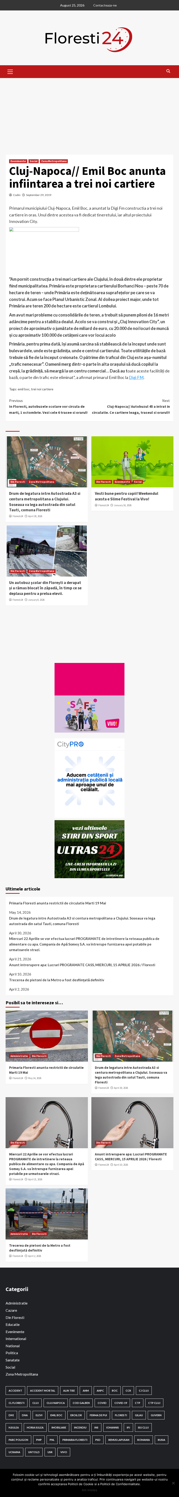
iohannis (112, 1427)
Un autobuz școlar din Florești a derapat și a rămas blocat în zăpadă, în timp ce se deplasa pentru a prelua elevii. (45, 588)
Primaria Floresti (74, 1439)
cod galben (81, 1402)
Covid (102, 1402)
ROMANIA (143, 1439)
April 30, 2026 (35, 516)
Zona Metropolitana (53, 161)
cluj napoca (56, 1402)
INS (96, 1427)
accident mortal (42, 1390)
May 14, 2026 (34, 1078)
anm (86, 1390)
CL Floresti (16, 1402)
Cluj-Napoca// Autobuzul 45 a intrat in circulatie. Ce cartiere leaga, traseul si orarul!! (131, 406)
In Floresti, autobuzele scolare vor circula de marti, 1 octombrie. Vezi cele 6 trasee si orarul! (48, 406)
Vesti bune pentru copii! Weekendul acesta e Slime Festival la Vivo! (126, 496)
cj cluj (144, 1390)
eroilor (76, 1415)
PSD (97, 1439)
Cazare (11, 1310)
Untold (34, 1452)
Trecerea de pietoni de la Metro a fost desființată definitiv (56, 980)
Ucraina (14, 1452)
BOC (115, 1390)
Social (33, 161)
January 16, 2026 (122, 505)
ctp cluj (154, 1402)
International (16, 1338)
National (13, 1346)
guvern (156, 1415)
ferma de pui (98, 1415)
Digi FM (136, 377)
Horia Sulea (35, 1427)
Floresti (121, 1415)
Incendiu (80, 1427)
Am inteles (89, 1490)
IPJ (128, 1427)
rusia (161, 1439)
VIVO (63, 1452)
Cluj (35, 1402)
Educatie (13, 1324)
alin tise (69, 1390)
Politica (12, 1352)
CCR (128, 1390)
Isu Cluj (143, 1427)
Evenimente (18, 161)
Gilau (139, 1415)
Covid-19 (120, 1402)
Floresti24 (18, 516)
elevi (39, 1415)
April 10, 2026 (121, 1164)
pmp (39, 1439)
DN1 (11, 1415)
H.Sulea (14, 1427)
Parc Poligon (18, 1439)
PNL (52, 1439)
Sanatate (13, 1360)
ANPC (100, 1390)
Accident (15, 1390)
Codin (17, 195)
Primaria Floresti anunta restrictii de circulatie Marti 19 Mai (57, 903)
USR (50, 1452)
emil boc (24, 389)
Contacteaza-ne (105, 5)
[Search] (168, 71)
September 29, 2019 (38, 195)
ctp (137, 1402)
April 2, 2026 (34, 1256)
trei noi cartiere (42, 389)
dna (25, 1415)
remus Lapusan (118, 1439)
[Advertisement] (89, 112)
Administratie (19, 1056)
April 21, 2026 (35, 1179)
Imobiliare (59, 1427)
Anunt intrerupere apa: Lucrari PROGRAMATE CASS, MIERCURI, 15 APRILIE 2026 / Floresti (82, 965)
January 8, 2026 (36, 599)
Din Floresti (17, 481)
